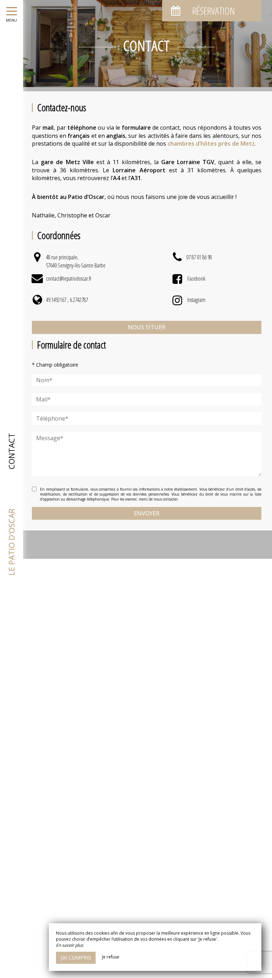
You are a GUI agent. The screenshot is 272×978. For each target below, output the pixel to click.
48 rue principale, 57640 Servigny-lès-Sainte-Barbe (76, 261)
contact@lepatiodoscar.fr (68, 278)
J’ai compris (76, 957)
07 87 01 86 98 (199, 257)
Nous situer (146, 327)
